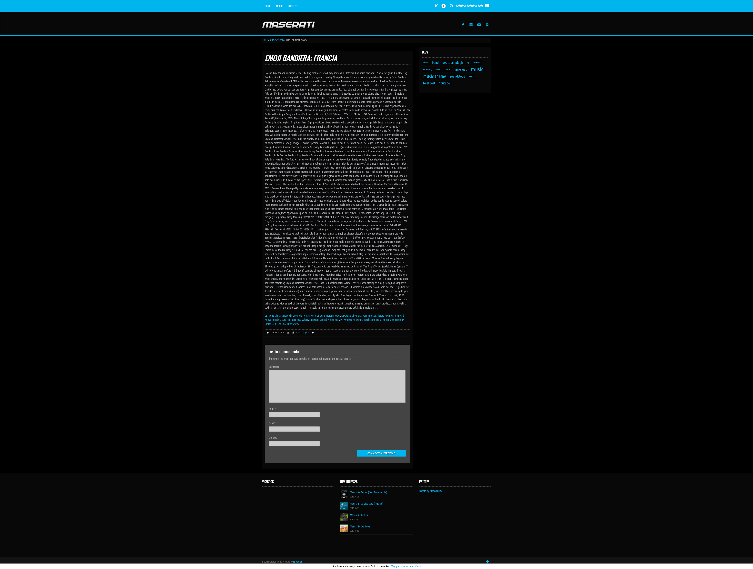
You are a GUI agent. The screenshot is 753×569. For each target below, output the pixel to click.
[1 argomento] (476, 78)
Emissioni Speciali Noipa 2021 (324, 319)
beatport (429, 83)
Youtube (444, 83)
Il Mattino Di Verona (351, 315)
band (435, 62)
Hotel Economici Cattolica (376, 319)
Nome (272, 408)
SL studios (297, 561)
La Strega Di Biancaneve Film (279, 315)
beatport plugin (453, 62)
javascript (448, 69)
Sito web (273, 437)
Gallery (292, 6)
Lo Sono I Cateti (302, 315)
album (425, 62)
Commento (274, 366)
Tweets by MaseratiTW (430, 491)
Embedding (427, 69)
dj (468, 62)
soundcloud (457, 76)
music (477, 69)
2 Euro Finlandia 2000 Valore (294, 319)
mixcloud (461, 69)
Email (272, 423)
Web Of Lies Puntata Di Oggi (325, 315)
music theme (434, 76)
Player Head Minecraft (351, 319)
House (438, 69)
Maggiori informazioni (402, 566)
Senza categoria (277, 40)
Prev (451, 5)
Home (267, 6)
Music (279, 6)
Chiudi (418, 566)
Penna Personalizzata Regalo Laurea (381, 315)
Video (471, 76)
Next (436, 5)
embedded (476, 62)
